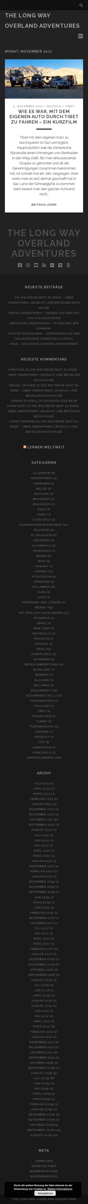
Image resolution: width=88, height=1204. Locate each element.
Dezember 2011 (41, 1042)
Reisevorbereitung (41, 664)
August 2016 (41, 980)
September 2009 (41, 1068)
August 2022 (41, 829)
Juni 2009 (41, 1083)
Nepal (42, 623)
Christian (16, 369)
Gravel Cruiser (22, 385)
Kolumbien (41, 586)
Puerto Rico (41, 654)
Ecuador (41, 530)
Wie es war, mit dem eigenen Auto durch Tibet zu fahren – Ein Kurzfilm (43, 116)
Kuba (41, 592)
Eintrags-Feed (44, 1166)
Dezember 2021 (41, 866)
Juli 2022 (41, 835)
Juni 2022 (41, 840)
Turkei (41, 721)
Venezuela (41, 752)
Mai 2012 (41, 1016)
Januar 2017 (41, 954)
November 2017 (42, 918)
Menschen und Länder (41, 602)
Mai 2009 (41, 1088)
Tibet (70, 106)
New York (41, 628)
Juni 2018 (41, 907)
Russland (41, 669)
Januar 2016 (41, 1000)
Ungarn (41, 731)
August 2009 (41, 1073)
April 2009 (41, 1093)
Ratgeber (42, 659)
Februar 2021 (41, 871)
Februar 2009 (42, 1104)
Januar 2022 (41, 861)
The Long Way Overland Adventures (44, 243)
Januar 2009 (41, 1109)
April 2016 (41, 995)
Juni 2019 (41, 897)
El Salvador (41, 535)
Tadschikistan (42, 700)
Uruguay (41, 736)
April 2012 (41, 1021)
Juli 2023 (41, 783)
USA (41, 742)
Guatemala (41, 545)
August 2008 (41, 1135)
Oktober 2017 (42, 923)
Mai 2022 (41, 845)
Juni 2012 (41, 1011)
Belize (41, 488)
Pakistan (41, 638)
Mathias (54, 106)
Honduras (42, 550)
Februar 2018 (41, 912)
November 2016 (42, 964)
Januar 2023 (41, 804)
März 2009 (42, 1099)
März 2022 (41, 855)
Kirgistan (42, 581)
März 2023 (41, 793)
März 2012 (41, 1026)
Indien (41, 556)
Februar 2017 (41, 948)
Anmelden (44, 1161)
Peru (41, 649)
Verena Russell (24, 400)
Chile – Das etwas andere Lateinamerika (44, 343)
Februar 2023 (41, 799)
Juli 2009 (41, 1078)
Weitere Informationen (59, 1188)
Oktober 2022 (41, 819)
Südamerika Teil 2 (41, 695)
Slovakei (41, 680)
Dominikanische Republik (40, 524)
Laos (42, 597)
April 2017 (41, 938)
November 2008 (41, 1119)
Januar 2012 (41, 1037)
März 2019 (41, 902)
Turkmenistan (42, 726)
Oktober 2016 (41, 969)
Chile (41, 509)
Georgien (42, 540)
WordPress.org (44, 1176)
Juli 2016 (41, 985)
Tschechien (41, 716)
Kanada (41, 566)
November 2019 (42, 886)
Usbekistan (41, 747)
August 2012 (41, 1005)
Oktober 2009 (42, 1062)
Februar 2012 (41, 1031)
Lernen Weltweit (46, 447)
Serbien (41, 674)
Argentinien (41, 478)
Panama (41, 643)
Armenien (42, 483)
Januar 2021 (41, 876)
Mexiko (40, 607)
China (41, 514)
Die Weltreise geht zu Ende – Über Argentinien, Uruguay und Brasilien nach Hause (44, 302)
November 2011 (41, 1047)
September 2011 (42, 1057)
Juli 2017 (42, 928)
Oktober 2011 (41, 1052)
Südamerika (41, 690)
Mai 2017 (41, 933)
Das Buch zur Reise (60, 400)
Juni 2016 (41, 990)
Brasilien (41, 499)
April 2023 (41, 788)
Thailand (41, 705)
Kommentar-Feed (44, 1171)
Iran (41, 561)
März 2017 (41, 943)
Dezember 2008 (42, 1114)
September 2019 (42, 892)
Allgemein (41, 473)
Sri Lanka (42, 685)
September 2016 (41, 974)
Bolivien (41, 493)
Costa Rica (41, 519)
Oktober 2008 (42, 1124)
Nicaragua (41, 633)
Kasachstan (42, 576)
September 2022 (42, 824)
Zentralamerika (41, 757)
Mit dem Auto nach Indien (40, 612)
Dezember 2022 (41, 809)
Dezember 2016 (42, 959)
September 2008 (40, 1130)
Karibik (41, 571)
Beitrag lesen (44, 204)
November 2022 (42, 814)
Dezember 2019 (41, 881)
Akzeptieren (45, 1193)
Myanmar (42, 618)
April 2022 (41, 850)
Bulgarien (42, 504)
